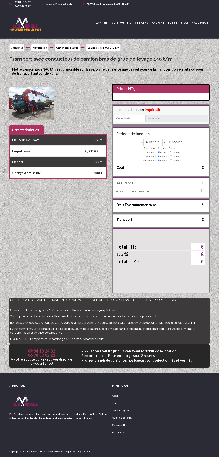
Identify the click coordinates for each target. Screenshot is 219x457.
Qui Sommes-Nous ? (122, 417)
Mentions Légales (120, 410)
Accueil (115, 395)
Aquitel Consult (85, 451)
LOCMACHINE (36, 451)
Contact (157, 23)
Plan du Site (118, 432)
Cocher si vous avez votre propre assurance (132, 191)
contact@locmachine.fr (59, 3)
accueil (102, 23)
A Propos (141, 23)
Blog (184, 23)
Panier (172, 23)
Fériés (163, 152)
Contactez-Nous (120, 425)
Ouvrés (177, 152)
